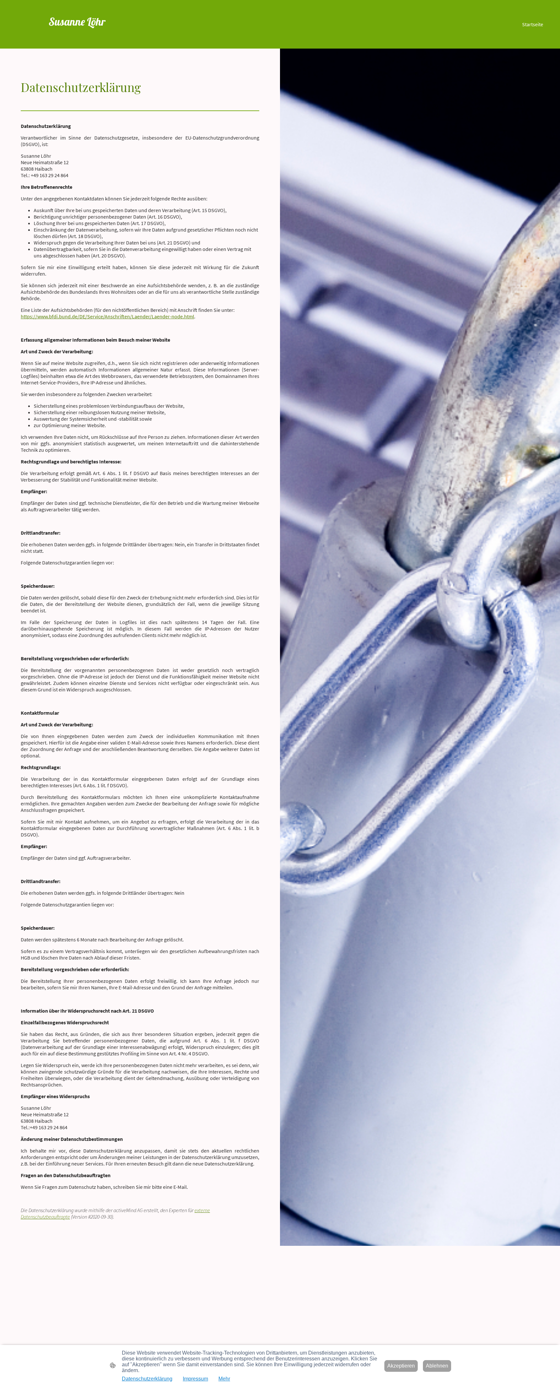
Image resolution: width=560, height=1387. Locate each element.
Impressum (195, 1378)
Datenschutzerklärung (147, 1378)
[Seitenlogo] (96, 39)
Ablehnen (437, 1366)
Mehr (224, 1378)
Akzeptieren (401, 1366)
